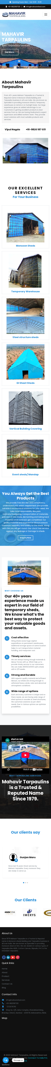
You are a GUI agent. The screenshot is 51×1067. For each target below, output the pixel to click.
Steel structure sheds (26, 337)
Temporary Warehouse (25, 291)
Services (6, 980)
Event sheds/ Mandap (25, 474)
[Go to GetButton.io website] (5, 1064)
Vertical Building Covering (25, 428)
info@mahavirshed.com (35, 7)
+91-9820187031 (14, 7)
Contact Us (7, 983)
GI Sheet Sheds (25, 383)
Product (5, 976)
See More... (10, 52)
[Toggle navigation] (45, 14)
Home (4, 968)
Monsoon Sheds (25, 245)
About (4, 972)
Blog (4, 987)
